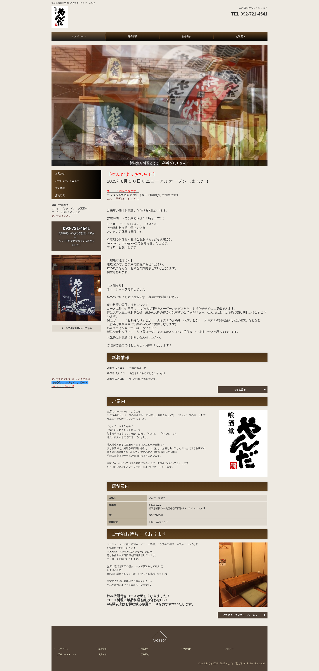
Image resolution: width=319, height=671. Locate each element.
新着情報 (132, 36)
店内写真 (60, 195)
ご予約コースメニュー (67, 180)
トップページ (78, 36)
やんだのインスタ (61, 215)
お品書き (186, 36)
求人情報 (60, 188)
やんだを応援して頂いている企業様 (71, 378)
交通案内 (240, 36)
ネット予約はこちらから (123, 198)
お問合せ (60, 173)
